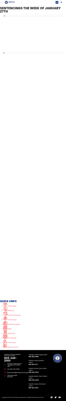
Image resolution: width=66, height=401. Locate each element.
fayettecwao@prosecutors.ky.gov (17, 372)
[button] (57, 2)
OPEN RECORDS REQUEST (12, 376)
